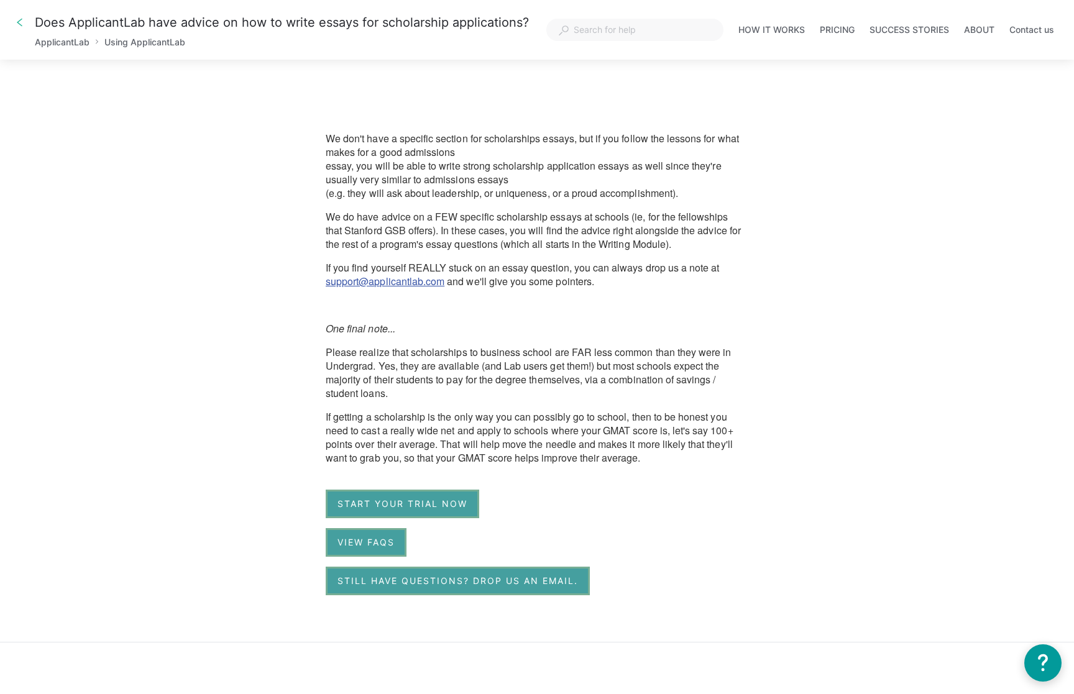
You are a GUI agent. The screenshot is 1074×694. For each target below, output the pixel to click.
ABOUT (979, 30)
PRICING (837, 30)
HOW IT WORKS (771, 30)
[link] (402, 504)
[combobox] (634, 30)
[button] (1043, 663)
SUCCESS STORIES (909, 30)
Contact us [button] (1031, 29)
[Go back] (19, 22)
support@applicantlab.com (385, 281)
